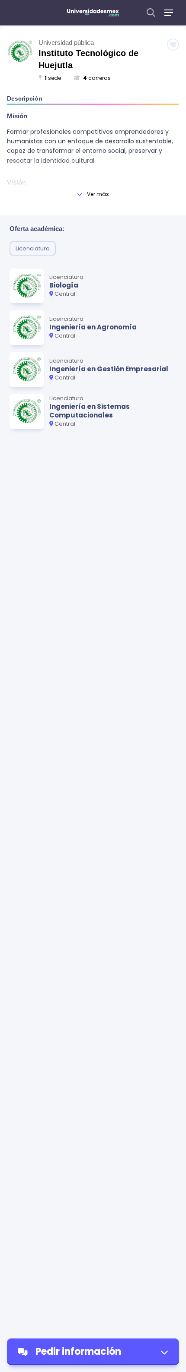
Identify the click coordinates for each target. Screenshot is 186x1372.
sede (53, 78)
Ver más (98, 194)
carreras (97, 78)
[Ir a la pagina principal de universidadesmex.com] (93, 12)
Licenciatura (33, 248)
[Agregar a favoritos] (173, 44)
